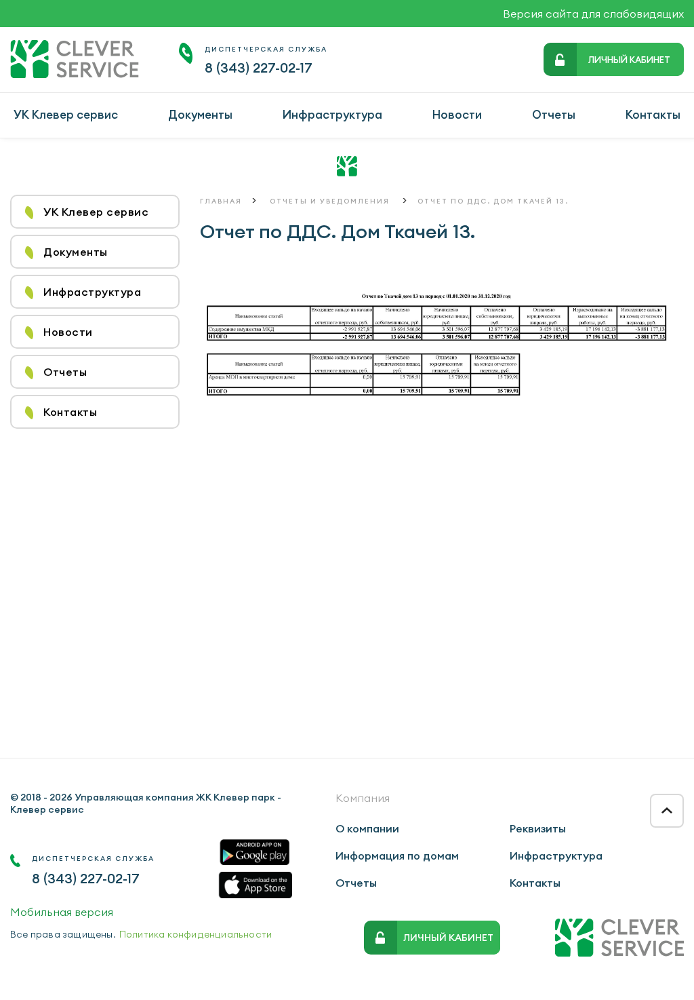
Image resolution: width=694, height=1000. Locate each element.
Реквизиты (538, 828)
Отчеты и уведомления (330, 201)
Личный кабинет (629, 59)
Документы (200, 114)
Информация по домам (397, 855)
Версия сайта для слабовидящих (593, 13)
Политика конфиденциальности (195, 934)
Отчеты (553, 114)
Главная (221, 201)
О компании (367, 828)
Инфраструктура (332, 114)
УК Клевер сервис (66, 114)
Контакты (653, 114)
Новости (457, 114)
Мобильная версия (61, 912)
